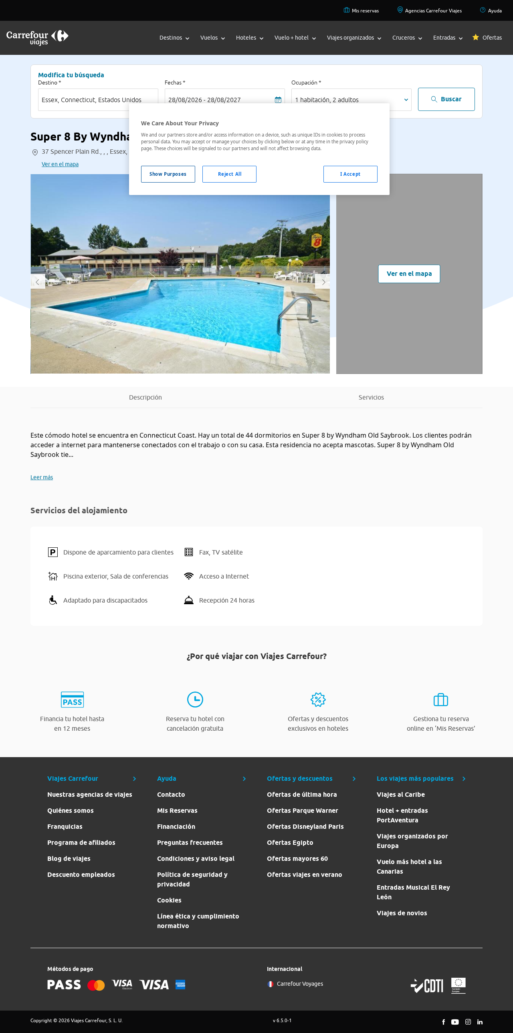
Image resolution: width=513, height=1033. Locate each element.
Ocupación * (306, 82)
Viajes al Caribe (401, 794)
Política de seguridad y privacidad (192, 879)
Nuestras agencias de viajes (89, 794)
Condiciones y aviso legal (195, 858)
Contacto (171, 794)
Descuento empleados (81, 874)
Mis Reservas (177, 810)
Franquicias (65, 826)
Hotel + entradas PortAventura (402, 815)
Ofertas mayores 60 (297, 858)
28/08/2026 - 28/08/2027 (204, 99)
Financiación (176, 826)
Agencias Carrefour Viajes (433, 11)
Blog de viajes (69, 858)
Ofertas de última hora (302, 794)
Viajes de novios (402, 913)
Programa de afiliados (81, 842)
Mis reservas (365, 11)
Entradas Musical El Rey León (413, 892)
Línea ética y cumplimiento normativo (198, 921)
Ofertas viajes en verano (304, 874)
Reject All (230, 174)
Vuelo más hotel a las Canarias (409, 866)
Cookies (169, 900)
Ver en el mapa (60, 164)
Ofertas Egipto (290, 842)
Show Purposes (167, 174)
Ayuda (495, 11)
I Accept (350, 174)
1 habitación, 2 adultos (327, 99)
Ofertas (492, 37)
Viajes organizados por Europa (412, 841)
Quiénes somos (70, 810)
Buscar (451, 99)
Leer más (41, 477)
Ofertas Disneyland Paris (305, 826)
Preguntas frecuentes (190, 842)
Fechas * (175, 82)
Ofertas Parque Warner (302, 810)
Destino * (49, 82)
